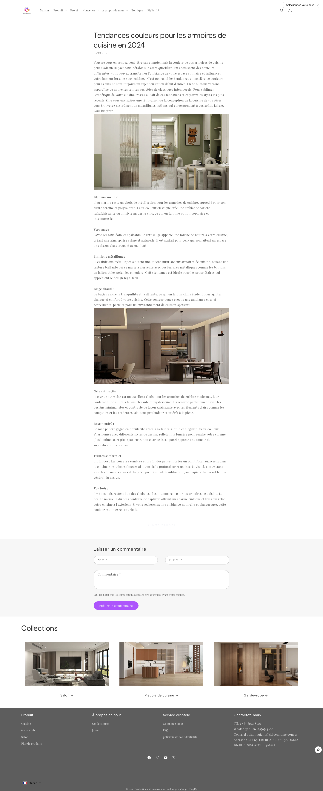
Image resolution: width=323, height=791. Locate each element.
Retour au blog (163, 525)
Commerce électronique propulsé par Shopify (173, 789)
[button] (59, 10)
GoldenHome (141, 789)
